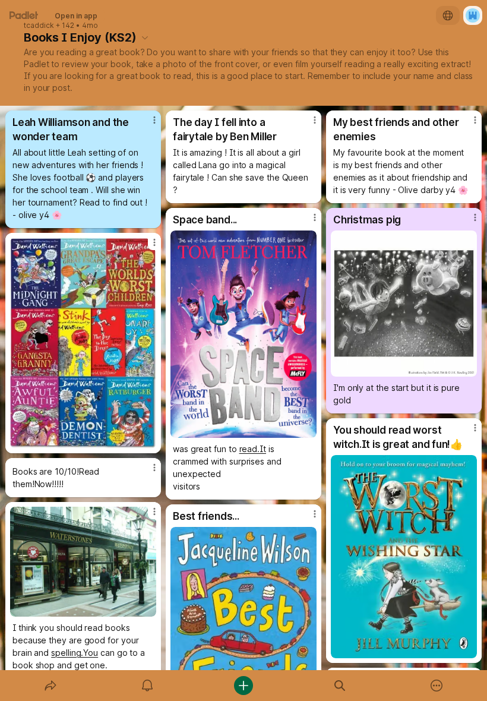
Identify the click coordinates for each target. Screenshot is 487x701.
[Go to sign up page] (472, 15)
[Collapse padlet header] (144, 37)
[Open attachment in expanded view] (243, 334)
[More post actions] (146, 124)
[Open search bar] (340, 685)
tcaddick (39, 25)
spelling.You (74, 653)
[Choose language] (448, 15)
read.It (252, 449)
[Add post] (243, 685)
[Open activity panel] (147, 685)
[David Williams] (83, 343)
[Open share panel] (50, 685)
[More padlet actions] (436, 685)
